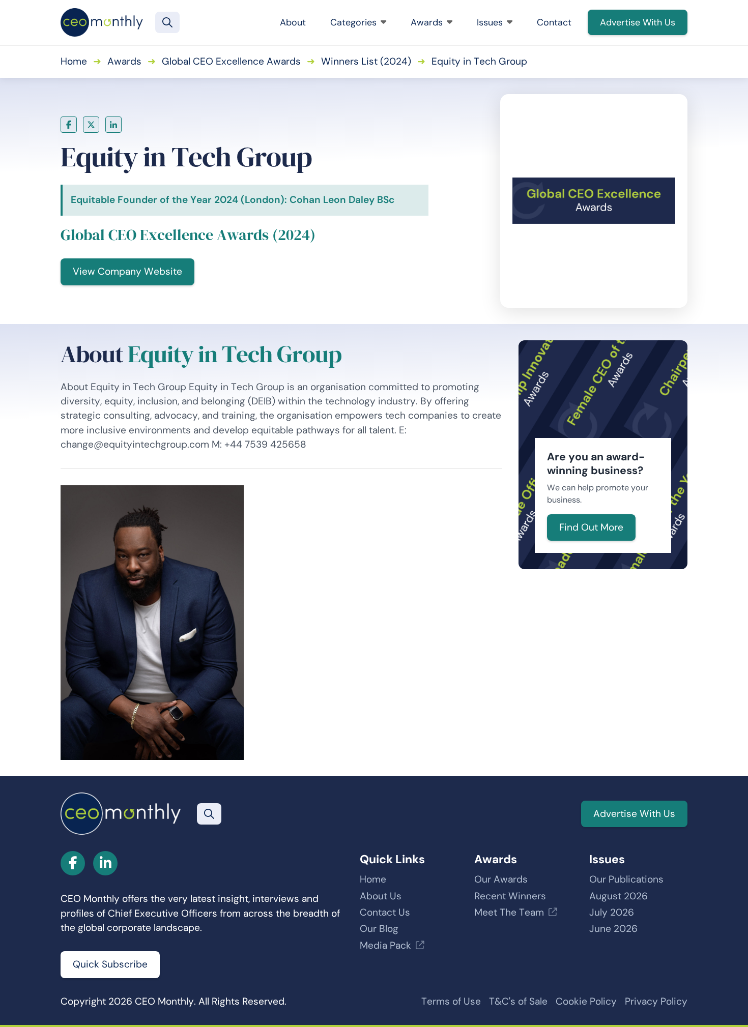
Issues (490, 22)
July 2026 (611, 912)
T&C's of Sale (518, 1001)
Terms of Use (451, 1001)
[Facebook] (69, 124)
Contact (554, 22)
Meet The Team (509, 912)
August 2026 (618, 896)
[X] (91, 124)
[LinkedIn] (113, 124)
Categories (353, 22)
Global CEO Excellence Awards (231, 61)
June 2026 (613, 928)
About (293, 22)
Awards (427, 22)
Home (74, 61)
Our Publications (626, 879)
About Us (380, 896)
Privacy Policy (656, 1001)
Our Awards (501, 879)
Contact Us (385, 912)
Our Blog (379, 928)
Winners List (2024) (366, 61)
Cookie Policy (586, 1001)
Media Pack (385, 945)
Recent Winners (510, 896)
